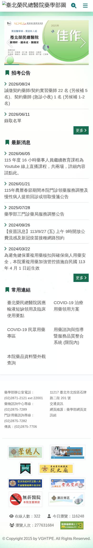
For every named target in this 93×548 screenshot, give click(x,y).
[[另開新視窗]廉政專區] (66, 499)
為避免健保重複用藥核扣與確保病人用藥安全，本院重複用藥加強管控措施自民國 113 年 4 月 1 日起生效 (45, 262)
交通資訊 (56, 404)
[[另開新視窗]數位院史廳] (56, 468)
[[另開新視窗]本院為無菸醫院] (25, 499)
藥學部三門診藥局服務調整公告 (34, 214)
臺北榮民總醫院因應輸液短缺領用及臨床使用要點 (26, 309)
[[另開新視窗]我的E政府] (25, 469)
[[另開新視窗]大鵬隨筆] (68, 483)
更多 (79, 130)
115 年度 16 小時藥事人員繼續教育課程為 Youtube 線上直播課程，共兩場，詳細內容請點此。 (44, 166)
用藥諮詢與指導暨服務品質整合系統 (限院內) (69, 336)
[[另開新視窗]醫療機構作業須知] (25, 483)
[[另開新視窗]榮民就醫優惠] (68, 452)
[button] (10, 42)
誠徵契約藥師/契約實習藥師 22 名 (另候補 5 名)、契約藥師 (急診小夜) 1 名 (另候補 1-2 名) (46, 97)
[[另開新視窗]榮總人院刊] (25, 452)
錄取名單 (12, 120)
